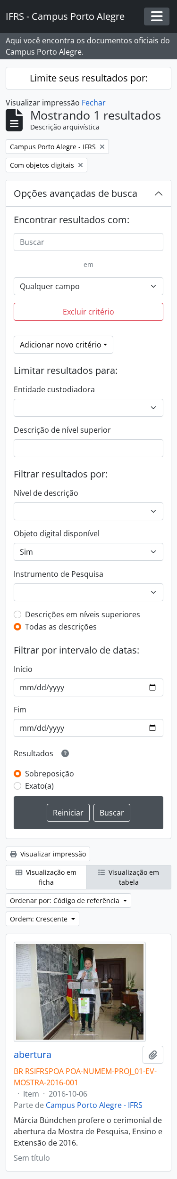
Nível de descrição (46, 493)
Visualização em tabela (133, 877)
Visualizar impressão (52, 853)
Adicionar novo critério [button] (60, 344)
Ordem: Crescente (39, 918)
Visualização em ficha (50, 877)
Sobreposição (49, 773)
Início (23, 669)
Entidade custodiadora (54, 389)
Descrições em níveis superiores (82, 614)
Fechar (94, 102)
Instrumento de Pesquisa (58, 574)
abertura (32, 1054)
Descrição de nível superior (62, 430)
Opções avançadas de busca (75, 193)
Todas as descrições (61, 627)
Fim (20, 709)
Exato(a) (39, 786)
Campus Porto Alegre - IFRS (94, 1105)
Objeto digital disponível (57, 533)
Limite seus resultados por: (89, 78)
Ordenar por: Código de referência (65, 900)
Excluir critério (88, 312)
